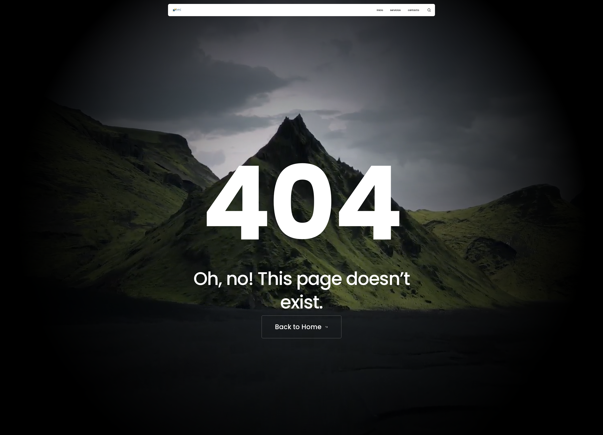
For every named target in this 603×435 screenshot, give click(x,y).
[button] (301, 327)
